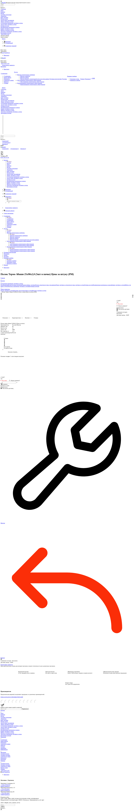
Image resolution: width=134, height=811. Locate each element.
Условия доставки (5, 755)
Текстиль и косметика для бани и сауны (18, 286)
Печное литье (38, 285)
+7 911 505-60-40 (5, 789)
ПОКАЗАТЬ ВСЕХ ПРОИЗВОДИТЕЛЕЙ (12, 697)
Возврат (3, 657)
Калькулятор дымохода (8, 65)
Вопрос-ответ (4, 767)
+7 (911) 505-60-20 (5, 784)
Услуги (9, 231)
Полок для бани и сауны (7, 290)
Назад (9, 161)
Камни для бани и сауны (118, 285)
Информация (4, 749)
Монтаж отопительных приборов (19, 235)
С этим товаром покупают (17, 356)
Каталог (9, 163)
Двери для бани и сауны (62, 285)
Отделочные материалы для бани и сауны (12, 725)
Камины (5, 285)
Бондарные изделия (34, 286)
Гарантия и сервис (5, 744)
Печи (2, 285)
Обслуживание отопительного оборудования (22, 244)
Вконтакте (6, 55)
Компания (3, 737)
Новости (3, 745)
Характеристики (16, 318)
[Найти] (2, 6)
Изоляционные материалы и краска (102, 285)
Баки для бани (31, 285)
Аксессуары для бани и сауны (76, 285)
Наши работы (4, 741)
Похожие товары (5, 356)
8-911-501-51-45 (5, 34)
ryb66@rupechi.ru (5, 794)
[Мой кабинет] (1, 150)
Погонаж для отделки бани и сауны (22, 290)
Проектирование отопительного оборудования (22, 249)
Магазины (3, 66)
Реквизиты (3, 742)
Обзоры (3, 769)
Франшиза (3, 748)
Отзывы (36, 318)
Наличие (27, 318)
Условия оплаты (5, 753)
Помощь (3, 760)
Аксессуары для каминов (49, 285)
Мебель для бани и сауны (7, 732)
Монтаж (3, 523)
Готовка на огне (88, 285)
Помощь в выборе (11, 260)
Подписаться (25, 709)
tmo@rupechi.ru (6, 52)
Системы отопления (16, 285)
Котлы (9, 285)
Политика (3, 759)
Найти (2, 806)
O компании (10, 218)
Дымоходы (25, 285)
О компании (4, 739)
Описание (5, 318)
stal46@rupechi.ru (5, 786)
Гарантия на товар (5, 756)
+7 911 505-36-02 (5, 793)
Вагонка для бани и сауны (39, 290)
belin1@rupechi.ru (5, 790)
